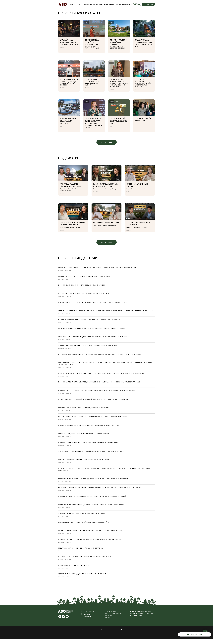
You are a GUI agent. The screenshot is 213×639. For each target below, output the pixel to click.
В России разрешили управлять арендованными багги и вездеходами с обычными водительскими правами (99, 382)
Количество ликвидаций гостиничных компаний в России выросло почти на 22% (89, 320)
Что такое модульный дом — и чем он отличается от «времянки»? (68, 121)
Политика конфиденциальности (90, 630)
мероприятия (116, 4)
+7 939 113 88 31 (89, 611)
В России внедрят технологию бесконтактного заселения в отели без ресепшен (88, 442)
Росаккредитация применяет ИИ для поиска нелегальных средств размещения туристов (91, 505)
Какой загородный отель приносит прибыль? (105, 185)
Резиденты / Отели (110, 611)
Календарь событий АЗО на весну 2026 (144, 119)
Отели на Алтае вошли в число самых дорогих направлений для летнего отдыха (88, 345)
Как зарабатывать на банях (106, 222)
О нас (72, 4)
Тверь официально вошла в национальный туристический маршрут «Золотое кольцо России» (94, 337)
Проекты (107, 4)
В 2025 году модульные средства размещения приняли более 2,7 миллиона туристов (89, 539)
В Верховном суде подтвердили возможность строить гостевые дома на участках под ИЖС (92, 302)
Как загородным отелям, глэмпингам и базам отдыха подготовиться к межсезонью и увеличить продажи (93, 43)
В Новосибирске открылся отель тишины (73, 565)
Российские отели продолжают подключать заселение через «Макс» (84, 294)
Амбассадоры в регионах (113, 613)
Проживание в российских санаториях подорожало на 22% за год (83, 408)
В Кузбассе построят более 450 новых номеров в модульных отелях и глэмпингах (88, 425)
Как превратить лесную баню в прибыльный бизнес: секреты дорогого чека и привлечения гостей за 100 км (93, 122)
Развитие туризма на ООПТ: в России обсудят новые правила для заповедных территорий (92, 496)
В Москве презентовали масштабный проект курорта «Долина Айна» (83, 522)
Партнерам (99, 4)
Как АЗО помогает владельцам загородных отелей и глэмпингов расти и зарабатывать (143, 83)
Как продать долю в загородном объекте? (70, 185)
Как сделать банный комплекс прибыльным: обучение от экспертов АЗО (118, 121)
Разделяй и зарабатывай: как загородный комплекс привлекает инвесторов (69, 41)
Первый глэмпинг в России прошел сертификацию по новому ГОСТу (84, 276)
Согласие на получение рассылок (109, 630)
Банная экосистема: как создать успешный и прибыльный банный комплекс (69, 82)
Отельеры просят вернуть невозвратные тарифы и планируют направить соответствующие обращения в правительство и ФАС (105, 311)
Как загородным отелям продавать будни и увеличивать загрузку (92, 82)
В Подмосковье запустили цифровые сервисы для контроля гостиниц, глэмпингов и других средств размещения (101, 373)
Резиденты (79, 4)
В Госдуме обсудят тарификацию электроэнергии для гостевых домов (84, 557)
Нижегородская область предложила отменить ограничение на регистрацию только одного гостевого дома (99, 488)
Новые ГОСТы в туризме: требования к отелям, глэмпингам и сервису (83, 460)
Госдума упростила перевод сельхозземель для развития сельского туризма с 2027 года (91, 328)
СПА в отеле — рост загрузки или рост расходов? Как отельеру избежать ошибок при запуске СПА (119, 83)
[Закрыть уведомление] (210, 634)
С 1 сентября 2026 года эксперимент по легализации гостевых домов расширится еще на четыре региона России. (100, 354)
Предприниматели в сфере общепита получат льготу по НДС (81, 548)
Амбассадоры (89, 4)
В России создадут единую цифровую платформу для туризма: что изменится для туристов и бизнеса (97, 391)
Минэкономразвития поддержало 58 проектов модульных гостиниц (84, 574)
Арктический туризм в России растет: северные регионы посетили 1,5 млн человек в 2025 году (93, 417)
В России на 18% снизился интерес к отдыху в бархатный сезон (82, 285)
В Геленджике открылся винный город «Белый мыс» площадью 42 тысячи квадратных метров (93, 399)
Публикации (126, 4)
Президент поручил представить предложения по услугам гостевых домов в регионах (90, 531)
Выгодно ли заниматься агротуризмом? (138, 223)
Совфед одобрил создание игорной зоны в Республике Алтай (81, 513)
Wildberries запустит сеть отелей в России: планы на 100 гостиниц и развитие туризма (91, 451)
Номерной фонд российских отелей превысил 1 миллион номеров (83, 434)
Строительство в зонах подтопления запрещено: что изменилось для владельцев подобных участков (97, 268)
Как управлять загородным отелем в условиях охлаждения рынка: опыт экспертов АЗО (143, 42)
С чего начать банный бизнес (137, 185)
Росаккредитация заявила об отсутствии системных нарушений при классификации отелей (93, 479)
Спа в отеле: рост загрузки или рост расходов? (72, 223)
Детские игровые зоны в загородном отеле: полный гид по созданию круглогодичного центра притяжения (118, 43)
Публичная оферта (126, 630)
